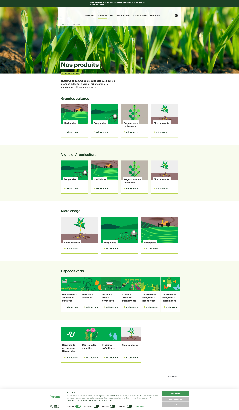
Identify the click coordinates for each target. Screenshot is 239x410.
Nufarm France (65, 24)
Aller (176, 15)
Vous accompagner (123, 15)
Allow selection (175, 399)
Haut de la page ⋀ (172, 376)
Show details (140, 406)
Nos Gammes (89, 15)
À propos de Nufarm (140, 15)
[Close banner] (193, 393)
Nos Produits (102, 15)
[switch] (96, 406)
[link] (65, 15)
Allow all (175, 393)
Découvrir (72, 132)
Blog (111, 15)
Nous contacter (155, 15)
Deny (175, 404)
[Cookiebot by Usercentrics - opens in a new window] (54, 406)
